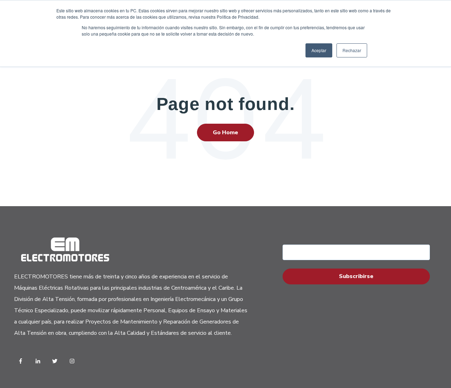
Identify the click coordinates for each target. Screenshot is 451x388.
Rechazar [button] (351, 50)
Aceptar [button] (318, 50)
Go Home (225, 132)
